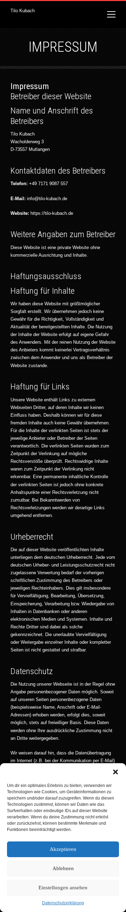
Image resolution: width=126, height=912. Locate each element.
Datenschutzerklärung (63, 902)
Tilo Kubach (22, 10)
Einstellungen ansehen (63, 887)
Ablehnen (63, 868)
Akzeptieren (63, 849)
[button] (115, 771)
